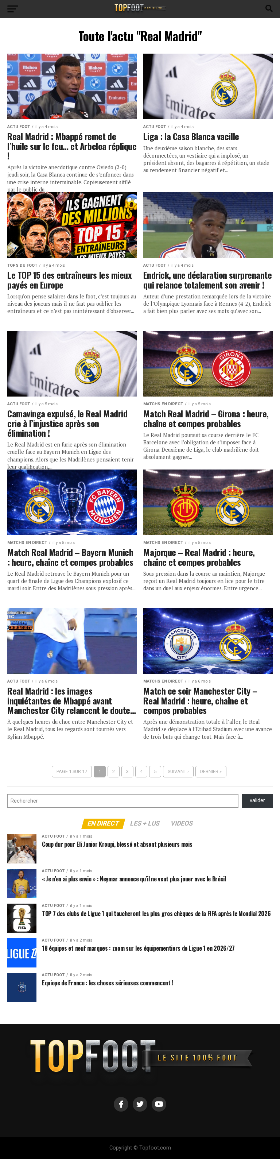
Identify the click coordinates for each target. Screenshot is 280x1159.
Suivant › (178, 771)
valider (257, 800)
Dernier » (211, 771)
